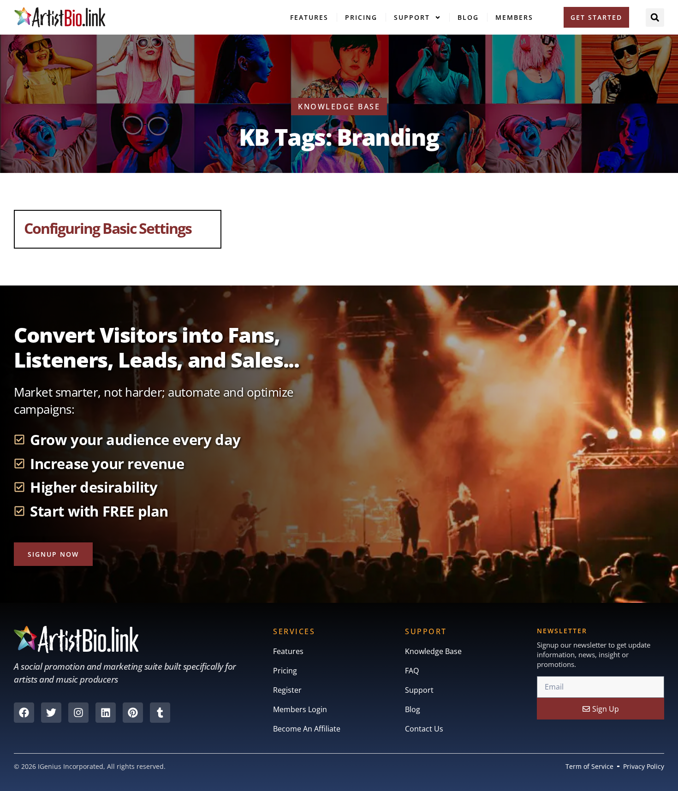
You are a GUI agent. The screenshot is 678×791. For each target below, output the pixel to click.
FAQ (412, 671)
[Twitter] (51, 712)
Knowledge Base (433, 651)
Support (412, 17)
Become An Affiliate (306, 729)
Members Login (300, 709)
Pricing (361, 17)
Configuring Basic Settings (107, 228)
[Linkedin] (105, 712)
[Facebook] (24, 712)
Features (309, 17)
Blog (468, 17)
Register (287, 690)
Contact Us (424, 729)
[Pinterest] (133, 712)
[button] (655, 17)
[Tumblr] (160, 712)
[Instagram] (78, 712)
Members (514, 17)
